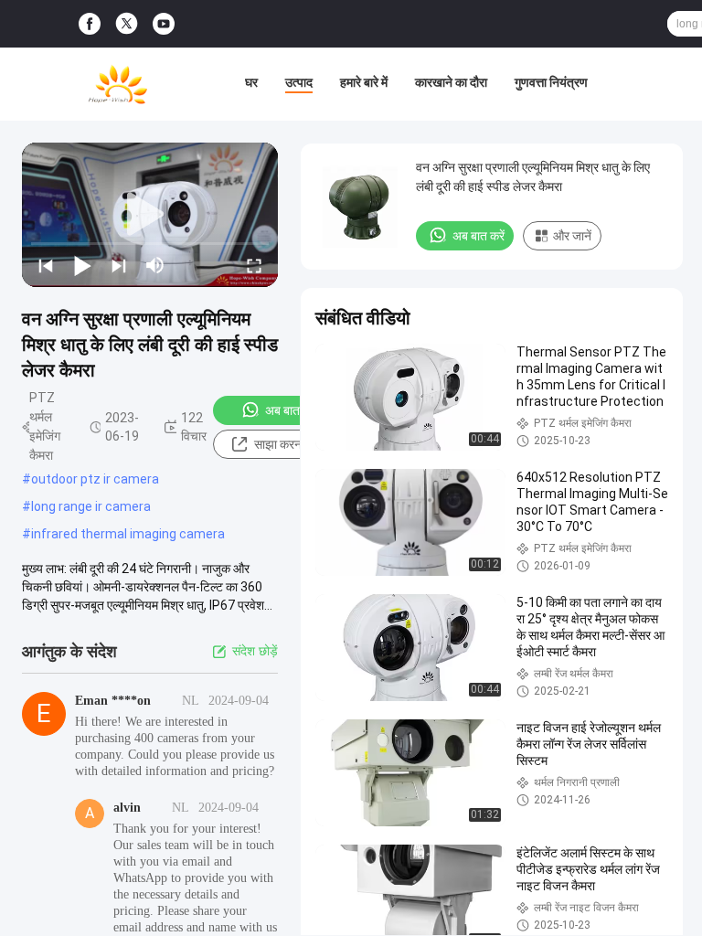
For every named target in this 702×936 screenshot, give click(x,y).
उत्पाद (299, 82)
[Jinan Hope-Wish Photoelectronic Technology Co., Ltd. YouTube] (163, 24)
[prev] (45, 265)
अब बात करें (291, 410)
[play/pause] (82, 265)
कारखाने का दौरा (451, 82)
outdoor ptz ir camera (95, 479)
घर (251, 82)
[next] (119, 265)
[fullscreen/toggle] (254, 265)
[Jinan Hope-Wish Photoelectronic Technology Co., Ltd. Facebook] (89, 24)
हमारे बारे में (364, 82)
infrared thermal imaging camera (128, 533)
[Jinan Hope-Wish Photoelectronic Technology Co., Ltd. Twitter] (126, 24)
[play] (150, 215)
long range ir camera (91, 506)
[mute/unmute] (155, 265)
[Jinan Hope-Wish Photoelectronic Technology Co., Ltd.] (118, 84)
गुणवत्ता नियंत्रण (551, 82)
